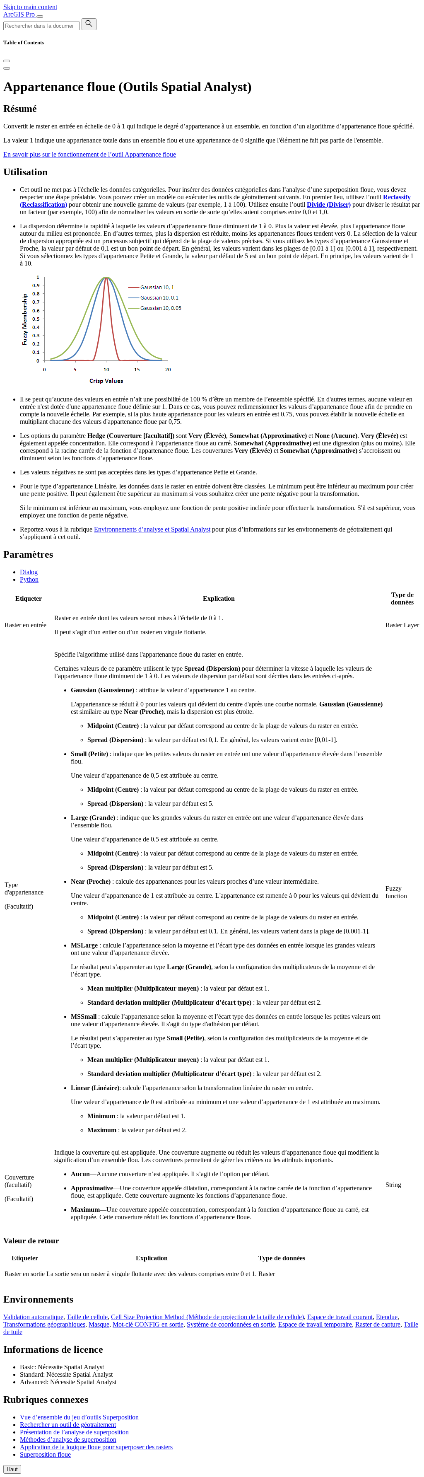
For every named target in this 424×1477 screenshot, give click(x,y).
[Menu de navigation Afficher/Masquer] (39, 16)
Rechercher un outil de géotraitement (68, 1424)
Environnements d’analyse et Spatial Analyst (152, 529)
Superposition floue (45, 1454)
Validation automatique (33, 1316)
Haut (12, 1469)
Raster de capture (377, 1324)
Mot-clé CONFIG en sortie (148, 1324)
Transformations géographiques (44, 1324)
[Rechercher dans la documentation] (89, 24)
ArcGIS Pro (19, 14)
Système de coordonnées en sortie (231, 1324)
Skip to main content (30, 6)
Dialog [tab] (29, 571)
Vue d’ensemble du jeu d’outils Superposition (79, 1417)
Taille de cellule (87, 1316)
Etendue (387, 1316)
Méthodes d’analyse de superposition (68, 1439)
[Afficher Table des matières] (6, 68)
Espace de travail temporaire (315, 1324)
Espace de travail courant (340, 1316)
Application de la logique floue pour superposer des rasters (96, 1446)
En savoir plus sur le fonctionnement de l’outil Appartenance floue (89, 154)
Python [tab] (29, 579)
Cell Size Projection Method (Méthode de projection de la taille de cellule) (207, 1316)
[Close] (6, 61)
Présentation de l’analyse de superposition (74, 1432)
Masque (99, 1324)
